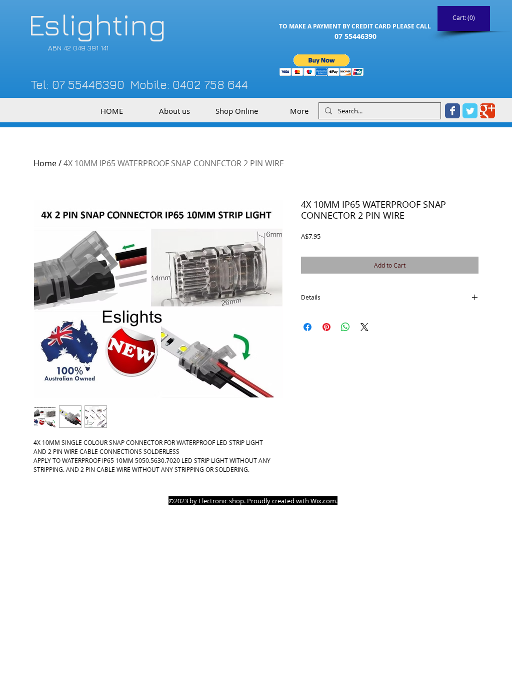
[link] (464, 17)
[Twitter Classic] (470, 110)
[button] (321, 65)
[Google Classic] (487, 110)
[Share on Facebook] (308, 327)
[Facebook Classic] (452, 110)
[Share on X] (364, 327)
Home (45, 163)
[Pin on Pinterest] (326, 327)
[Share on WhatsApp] (346, 327)
